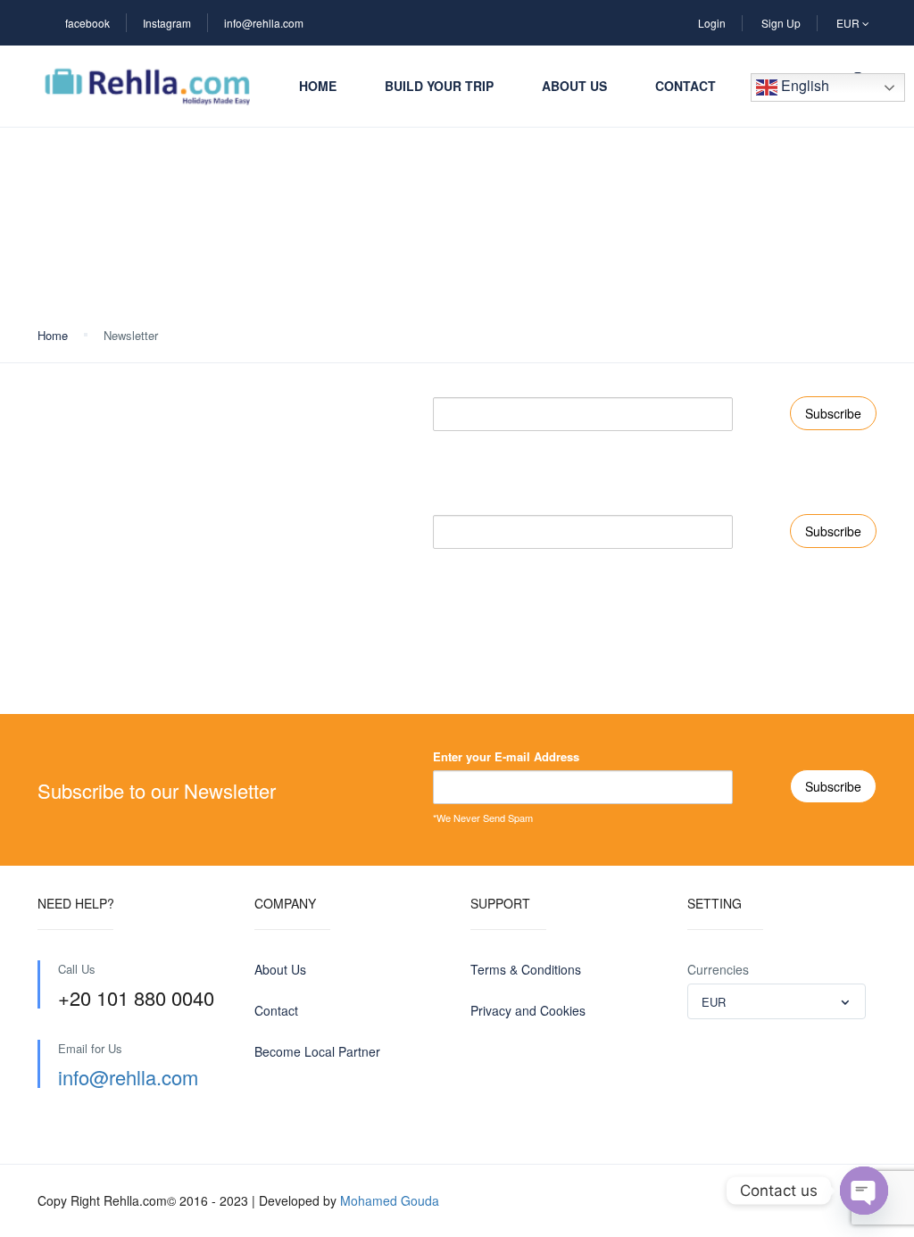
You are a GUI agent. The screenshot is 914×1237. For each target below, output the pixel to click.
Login (712, 22)
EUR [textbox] (714, 1001)
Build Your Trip (439, 86)
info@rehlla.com (263, 22)
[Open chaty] (864, 1190)
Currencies (718, 969)
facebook (87, 22)
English (803, 85)
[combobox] (776, 1001)
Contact (685, 86)
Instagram (167, 22)
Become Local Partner (317, 1051)
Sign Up (781, 22)
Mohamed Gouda (389, 1200)
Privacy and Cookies (528, 1010)
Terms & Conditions (525, 969)
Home (318, 86)
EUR (849, 22)
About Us (574, 86)
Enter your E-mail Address (506, 383)
